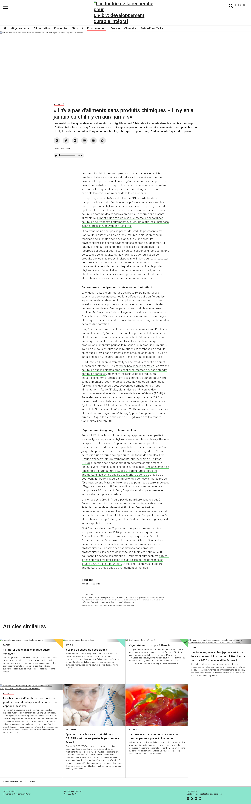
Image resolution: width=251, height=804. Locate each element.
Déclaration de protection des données (204, 794)
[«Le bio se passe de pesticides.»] (94, 640)
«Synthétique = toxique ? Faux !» (149, 645)
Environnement (97, 28)
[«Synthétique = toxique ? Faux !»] (157, 640)
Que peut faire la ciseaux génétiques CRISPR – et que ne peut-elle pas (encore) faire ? (93, 738)
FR (239, 5)
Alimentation (42, 28)
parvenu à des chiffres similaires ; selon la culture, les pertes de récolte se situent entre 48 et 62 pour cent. (125, 559)
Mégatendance (20, 28)
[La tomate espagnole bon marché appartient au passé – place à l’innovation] (157, 705)
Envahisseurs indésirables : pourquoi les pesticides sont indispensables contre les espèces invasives (30, 702)
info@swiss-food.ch (73, 791)
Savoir (6, 645)
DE (236, 5)
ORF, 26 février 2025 (91, 584)
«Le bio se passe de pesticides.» (87, 649)
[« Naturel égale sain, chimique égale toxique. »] (31, 640)
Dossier (115, 28)
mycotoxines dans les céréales (135, 366)
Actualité (59, 104)
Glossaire (130, 28)
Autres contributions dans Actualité (19, 782)
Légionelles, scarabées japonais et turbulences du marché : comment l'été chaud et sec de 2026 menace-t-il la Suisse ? (219, 656)
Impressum (192, 791)
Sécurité (77, 28)
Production (61, 28)
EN (243, 5)
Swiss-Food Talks (151, 28)
